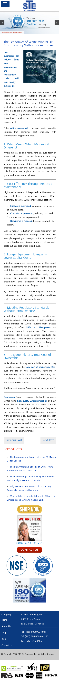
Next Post (48, 440)
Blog (3, 639)
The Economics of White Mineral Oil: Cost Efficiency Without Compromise (29, 43)
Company (6, 614)
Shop (4, 632)
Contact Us (6, 645)
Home (4, 619)
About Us (5, 626)
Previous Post (14, 440)
